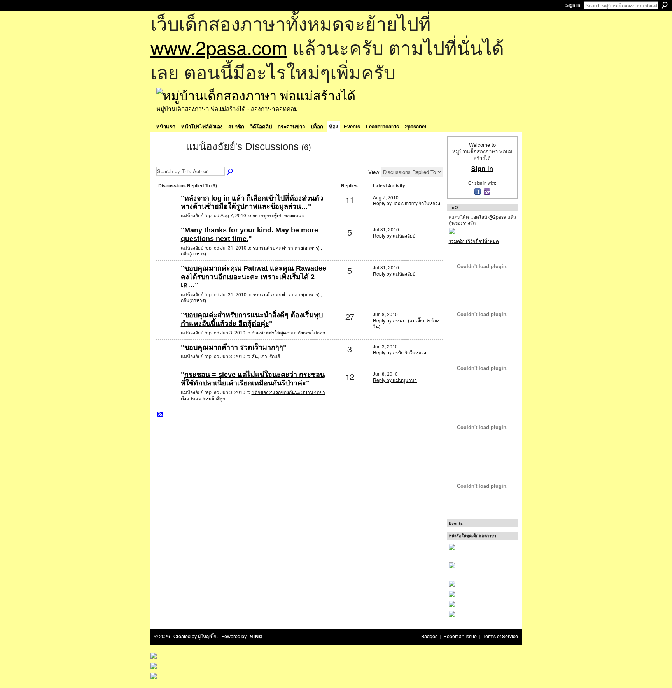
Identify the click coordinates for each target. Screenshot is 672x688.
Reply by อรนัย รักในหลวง (399, 352)
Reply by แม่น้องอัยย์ (394, 235)
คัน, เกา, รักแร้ (266, 356)
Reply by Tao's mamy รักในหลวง (406, 203)
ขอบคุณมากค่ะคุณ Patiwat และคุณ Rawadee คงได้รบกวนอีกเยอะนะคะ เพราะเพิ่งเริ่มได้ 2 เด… (253, 276)
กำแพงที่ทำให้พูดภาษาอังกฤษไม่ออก (288, 332)
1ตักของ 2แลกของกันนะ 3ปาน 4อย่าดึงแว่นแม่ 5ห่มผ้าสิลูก (253, 395)
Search (665, 5)
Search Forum (230, 172)
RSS (160, 414)
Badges (429, 636)
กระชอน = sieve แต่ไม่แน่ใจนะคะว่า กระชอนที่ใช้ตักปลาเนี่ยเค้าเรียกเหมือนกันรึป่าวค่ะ (253, 379)
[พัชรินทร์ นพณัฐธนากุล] (167, 211)
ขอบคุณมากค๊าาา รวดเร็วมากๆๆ (233, 347)
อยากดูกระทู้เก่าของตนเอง (278, 215)
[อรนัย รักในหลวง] (167, 327)
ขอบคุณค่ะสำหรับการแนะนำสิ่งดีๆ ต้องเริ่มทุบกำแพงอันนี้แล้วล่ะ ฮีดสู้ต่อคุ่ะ (252, 319)
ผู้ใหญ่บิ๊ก (207, 636)
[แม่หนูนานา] (167, 387)
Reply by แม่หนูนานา (395, 380)
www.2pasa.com (218, 46)
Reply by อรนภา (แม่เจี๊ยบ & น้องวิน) (406, 323)
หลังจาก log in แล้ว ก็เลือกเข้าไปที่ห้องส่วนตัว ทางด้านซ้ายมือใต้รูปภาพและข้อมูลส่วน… (252, 202)
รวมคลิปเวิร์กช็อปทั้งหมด (474, 241)
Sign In (572, 5)
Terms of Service (500, 636)
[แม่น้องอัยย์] (168, 160)
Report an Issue (460, 636)
